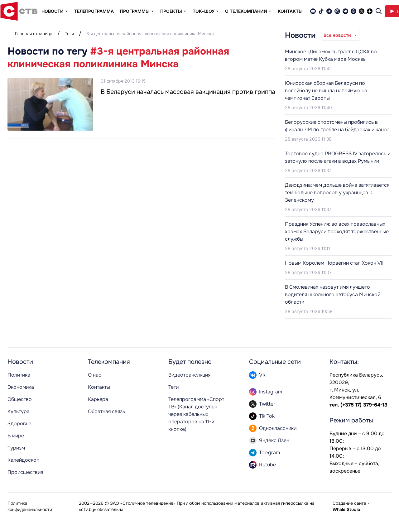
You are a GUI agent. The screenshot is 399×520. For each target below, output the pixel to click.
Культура (18, 411)
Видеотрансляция (189, 375)
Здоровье (19, 423)
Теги (69, 33)
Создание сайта (349, 503)
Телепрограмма (94, 11)
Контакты (290, 11)
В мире (15, 435)
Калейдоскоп (23, 460)
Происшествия (25, 472)
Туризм (16, 448)
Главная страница (33, 33)
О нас (94, 375)
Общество (19, 399)
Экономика (20, 387)
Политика (18, 375)
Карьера (98, 399)
